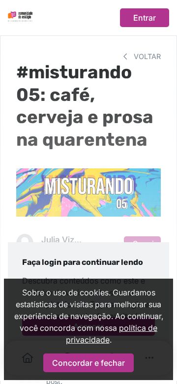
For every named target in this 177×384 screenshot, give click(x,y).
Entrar (144, 18)
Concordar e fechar (88, 363)
